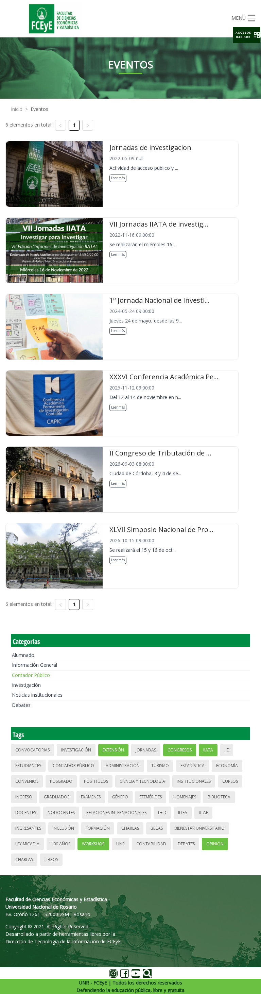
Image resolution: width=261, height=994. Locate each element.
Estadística (192, 765)
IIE (227, 750)
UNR (120, 844)
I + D (162, 812)
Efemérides (151, 797)
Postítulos (96, 781)
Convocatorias (32, 750)
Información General (34, 665)
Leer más (118, 178)
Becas (157, 828)
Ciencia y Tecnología (142, 781)
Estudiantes (28, 765)
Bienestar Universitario (199, 828)
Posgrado (61, 781)
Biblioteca (219, 797)
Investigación (26, 685)
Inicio (16, 109)
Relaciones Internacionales (116, 812)
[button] (246, 35)
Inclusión (63, 828)
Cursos (230, 781)
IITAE (203, 812)
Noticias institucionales (37, 695)
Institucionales (194, 781)
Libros (51, 859)
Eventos (39, 109)
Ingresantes (28, 828)
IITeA (182, 812)
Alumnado (23, 655)
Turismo (160, 765)
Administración (123, 765)
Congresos (180, 750)
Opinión (215, 844)
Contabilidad (151, 844)
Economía (227, 765)
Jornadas (146, 750)
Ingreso (23, 797)
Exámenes (91, 797)
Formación (98, 828)
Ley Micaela (27, 844)
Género (120, 797)
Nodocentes (61, 812)
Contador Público (31, 675)
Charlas (130, 828)
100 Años (60, 844)
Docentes (25, 812)
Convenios (26, 781)
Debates (21, 705)
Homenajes (184, 797)
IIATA (208, 750)
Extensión (113, 750)
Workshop (93, 844)
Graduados (56, 797)
